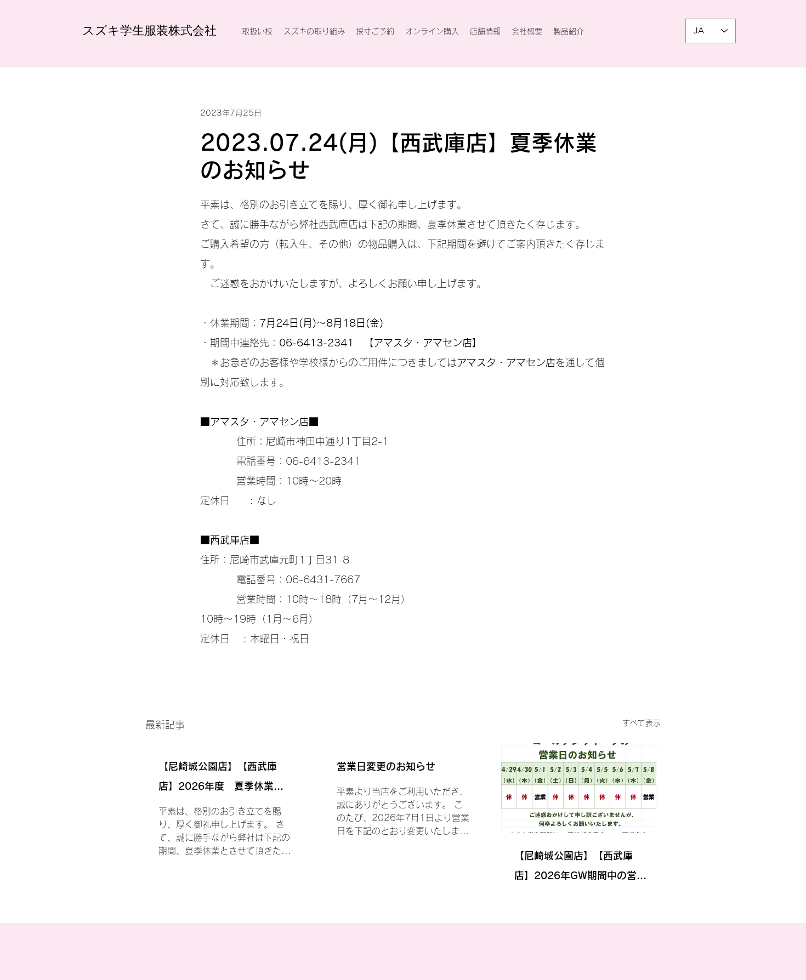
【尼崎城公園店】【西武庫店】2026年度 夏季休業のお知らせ (220, 778)
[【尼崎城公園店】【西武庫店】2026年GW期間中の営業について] (581, 788)
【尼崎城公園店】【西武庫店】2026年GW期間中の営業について (580, 868)
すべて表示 (641, 723)
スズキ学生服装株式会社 (149, 30)
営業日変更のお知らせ (386, 766)
